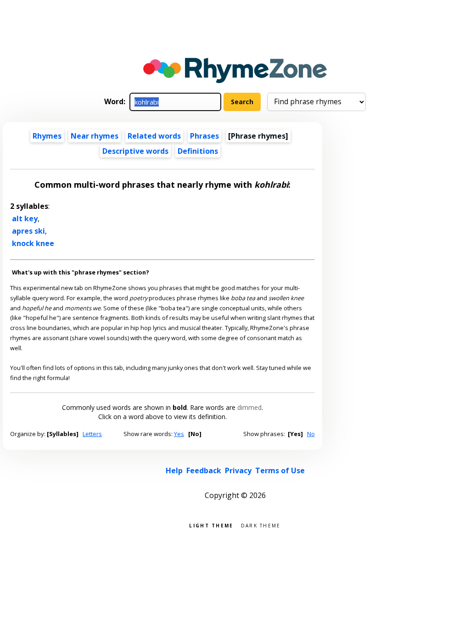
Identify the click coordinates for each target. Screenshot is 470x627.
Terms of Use (280, 470)
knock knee (33, 243)
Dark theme (261, 525)
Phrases (204, 136)
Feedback (203, 470)
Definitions (198, 151)
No (311, 434)
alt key (25, 218)
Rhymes (47, 136)
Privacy (238, 470)
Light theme (211, 525)
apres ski (28, 231)
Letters (92, 434)
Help (174, 470)
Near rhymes (94, 136)
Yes (179, 434)
